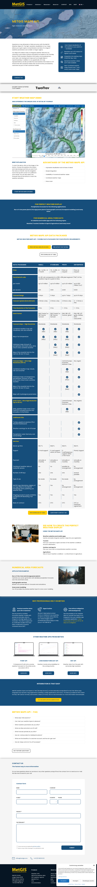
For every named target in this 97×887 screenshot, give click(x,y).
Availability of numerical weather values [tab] (57, 174)
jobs (52, 879)
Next (35, 533)
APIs (70, 4)
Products (29, 4)
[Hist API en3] (73, 649)
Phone (60, 797)
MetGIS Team (55, 875)
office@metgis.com (22, 858)
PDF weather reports (37, 877)
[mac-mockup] (23, 649)
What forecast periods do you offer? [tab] (26, 731)
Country (52, 797)
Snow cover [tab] (49, 181)
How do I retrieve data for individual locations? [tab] (28, 735)
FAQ (32, 881)
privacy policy (36, 846)
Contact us (54, 883)
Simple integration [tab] (51, 171)
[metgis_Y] (18, 4)
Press (52, 881)
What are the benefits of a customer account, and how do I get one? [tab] (35, 738)
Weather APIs (35, 874)
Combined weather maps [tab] (53, 178)
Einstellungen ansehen (88, 880)
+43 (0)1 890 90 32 (39, 858)
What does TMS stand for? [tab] (23, 718)
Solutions (37, 4)
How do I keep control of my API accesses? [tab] (27, 742)
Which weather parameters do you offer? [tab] (27, 725)
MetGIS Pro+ (35, 879)
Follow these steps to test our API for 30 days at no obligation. (73, 621)
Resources (47, 4)
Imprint (83, 884)
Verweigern (75, 880)
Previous (15, 533)
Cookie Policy (71, 884)
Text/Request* (20, 822)
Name (17, 788)
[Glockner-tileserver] (48, 131)
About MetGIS (55, 874)
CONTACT (64, 4)
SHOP (75, 4)
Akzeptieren (63, 880)
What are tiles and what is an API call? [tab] (26, 728)
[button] (94, 865)
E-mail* (18, 797)
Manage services (63, 876)
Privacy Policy (78, 884)
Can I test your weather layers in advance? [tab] (27, 721)
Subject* (19, 811)
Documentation (36, 883)
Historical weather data (38, 875)
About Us (55, 4)
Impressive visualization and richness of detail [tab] (59, 167)
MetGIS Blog (54, 877)
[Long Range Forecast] (48, 649)
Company (52, 788)
